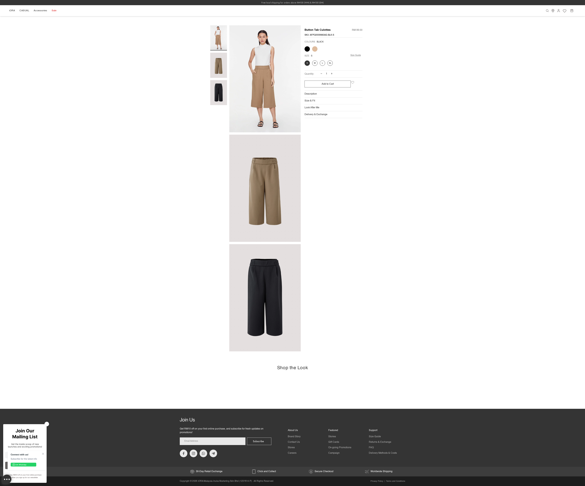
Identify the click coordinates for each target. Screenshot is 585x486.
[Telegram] (213, 453)
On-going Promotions (339, 447)
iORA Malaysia (205, 481)
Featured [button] (333, 430)
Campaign (334, 453)
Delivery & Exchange (316, 114)
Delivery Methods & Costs (383, 453)
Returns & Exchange (380, 442)
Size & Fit (310, 101)
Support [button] (373, 430)
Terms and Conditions (395, 481)
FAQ (371, 447)
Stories (332, 436)
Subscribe (258, 441)
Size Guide (355, 55)
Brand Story (294, 436)
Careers (292, 453)
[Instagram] (193, 453)
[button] (13, 10)
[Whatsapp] (203, 453)
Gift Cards (333, 442)
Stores (291, 447)
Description (311, 94)
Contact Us (294, 442)
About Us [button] (293, 430)
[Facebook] (183, 453)
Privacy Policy (376, 481)
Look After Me (312, 107)
